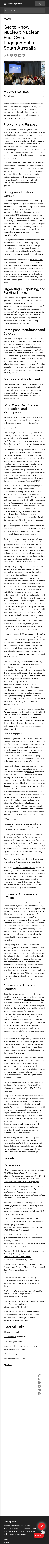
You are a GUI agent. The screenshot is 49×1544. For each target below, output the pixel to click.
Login (40, 3)
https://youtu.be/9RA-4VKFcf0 (16, 1296)
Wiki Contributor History (16, 91)
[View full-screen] (42, 63)
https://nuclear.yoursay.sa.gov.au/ (17, 1354)
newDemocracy (36, 259)
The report (26, 149)
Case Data (9, 96)
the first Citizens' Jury (31, 423)
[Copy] (5, 56)
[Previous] (6, 72)
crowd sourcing (24, 226)
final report (34, 903)
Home (6, 1540)
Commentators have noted (24, 867)
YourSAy (25, 323)
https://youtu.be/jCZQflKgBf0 (16, 1307)
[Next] (42, 72)
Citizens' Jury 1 (11, 79)
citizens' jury (9, 435)
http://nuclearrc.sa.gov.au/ (14, 1349)
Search (6, 1542)
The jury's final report (12, 709)
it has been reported (26, 934)
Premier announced (19, 923)
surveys (7, 390)
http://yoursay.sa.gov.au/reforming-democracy (23, 1273)
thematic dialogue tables (14, 395)
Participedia (15, 3)
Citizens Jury (9, 1332)
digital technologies (27, 223)
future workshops (33, 395)
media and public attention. (34, 947)
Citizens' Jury (25, 384)
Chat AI (39, 1535)
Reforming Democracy (24, 212)
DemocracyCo (38, 312)
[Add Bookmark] (8, 55)
